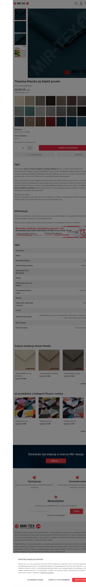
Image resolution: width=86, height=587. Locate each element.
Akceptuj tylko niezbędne (59, 580)
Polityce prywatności (47, 572)
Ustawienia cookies (35, 580)
